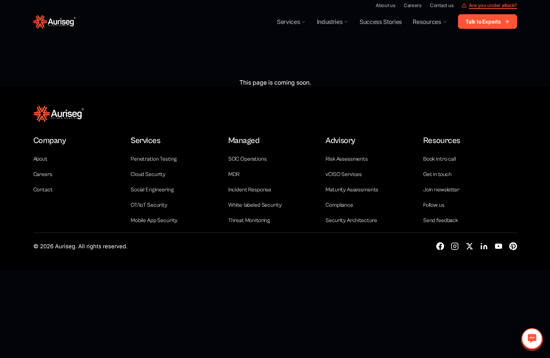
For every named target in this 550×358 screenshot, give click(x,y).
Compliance (339, 205)
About (40, 159)
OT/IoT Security (149, 205)
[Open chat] (532, 338)
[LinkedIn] (484, 246)
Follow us (433, 205)
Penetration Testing (154, 159)
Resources (427, 21)
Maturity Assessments (352, 189)
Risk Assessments (347, 159)
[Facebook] (440, 246)
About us (385, 5)
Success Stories (381, 21)
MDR (234, 174)
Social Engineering (152, 189)
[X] (469, 246)
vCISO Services (344, 174)
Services (288, 21)
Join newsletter (441, 189)
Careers (413, 5)
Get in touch (437, 174)
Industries (330, 21)
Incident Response (249, 189)
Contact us (441, 5)
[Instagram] (455, 246)
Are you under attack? (493, 5)
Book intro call (439, 159)
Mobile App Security (154, 220)
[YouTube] (498, 246)
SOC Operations (247, 159)
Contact (43, 189)
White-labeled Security (255, 205)
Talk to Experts (483, 21)
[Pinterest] (513, 246)
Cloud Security (148, 174)
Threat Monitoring (249, 220)
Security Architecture (351, 220)
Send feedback (440, 220)
